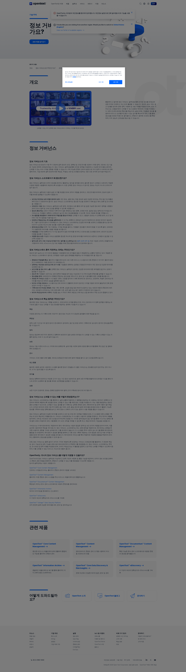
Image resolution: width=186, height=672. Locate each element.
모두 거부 (101, 82)
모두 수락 (115, 82)
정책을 (74, 77)
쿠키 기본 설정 (69, 82)
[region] (93, 77)
